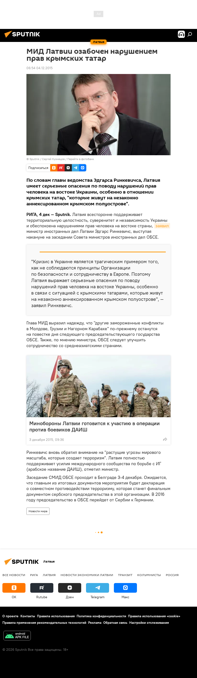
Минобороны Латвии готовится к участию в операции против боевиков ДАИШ (94, 426)
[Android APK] (17, 636)
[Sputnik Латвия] (23, 38)
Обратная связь (115, 622)
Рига (34, 575)
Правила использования (56, 616)
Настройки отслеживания (149, 622)
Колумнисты (149, 575)
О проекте (10, 616)
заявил (162, 225)
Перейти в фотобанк (80, 159)
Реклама (94, 622)
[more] (165, 439)
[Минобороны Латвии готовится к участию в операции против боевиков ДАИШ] (98, 386)
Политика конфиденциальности (101, 616)
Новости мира (38, 511)
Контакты (27, 616)
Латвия (49, 575)
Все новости (13, 575)
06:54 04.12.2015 (39, 68)
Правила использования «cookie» (154, 616)
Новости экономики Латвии (87, 575)
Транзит (125, 575)
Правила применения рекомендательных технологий (44, 622)
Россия (172, 575)
